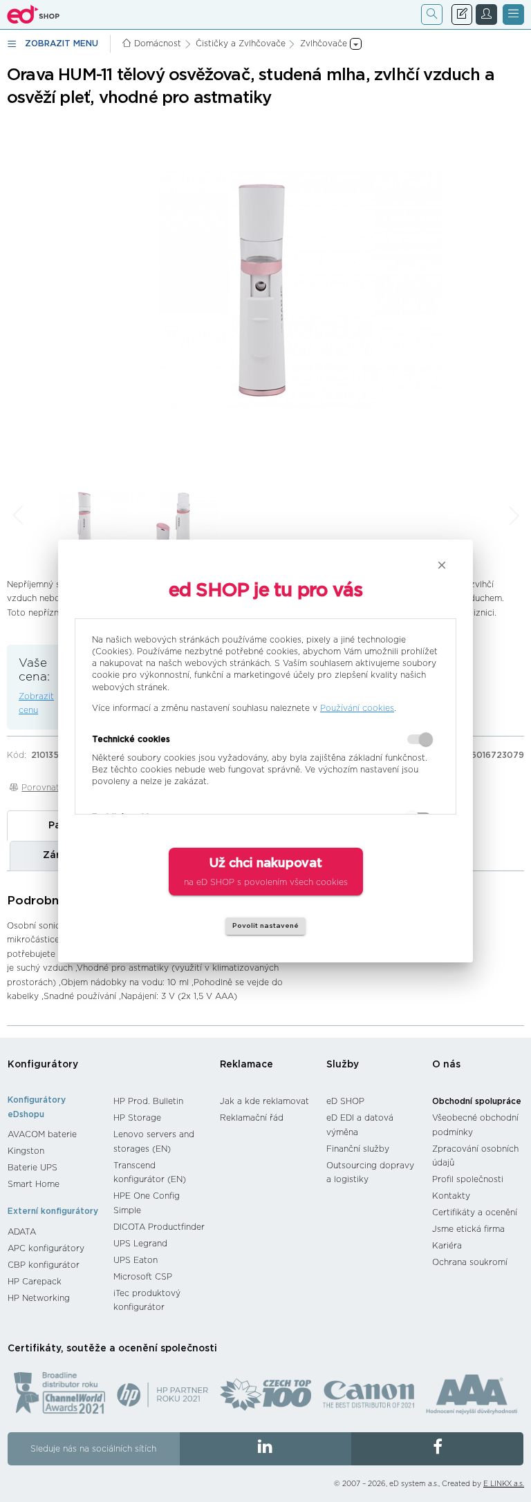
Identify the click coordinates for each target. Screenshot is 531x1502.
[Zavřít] (441, 565)
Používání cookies (357, 708)
